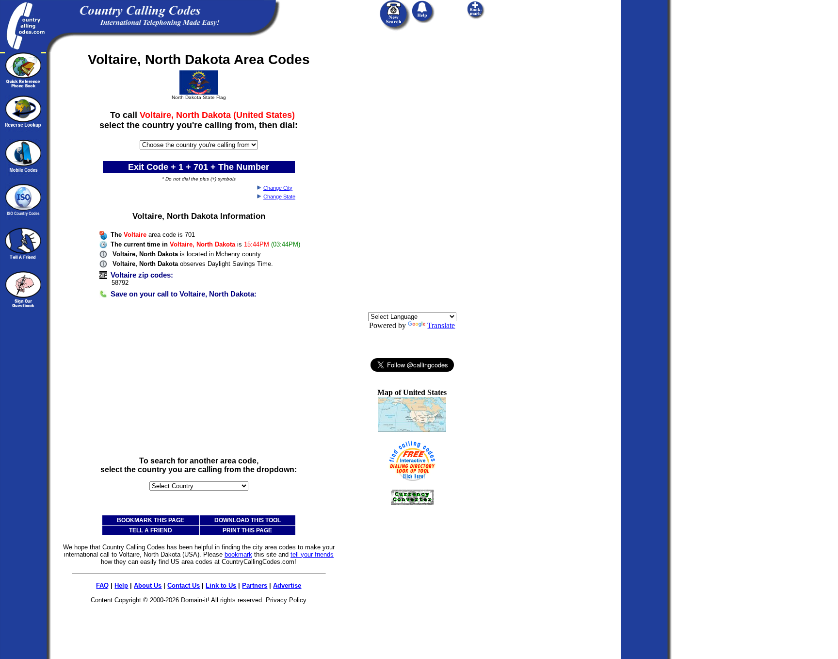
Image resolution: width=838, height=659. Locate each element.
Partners (254, 585)
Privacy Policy (286, 600)
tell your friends (312, 554)
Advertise (287, 585)
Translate (441, 325)
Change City (277, 188)
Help (121, 585)
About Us (147, 585)
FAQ (102, 585)
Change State (279, 196)
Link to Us (221, 585)
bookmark (238, 554)
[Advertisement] (198, 381)
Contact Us (183, 585)
